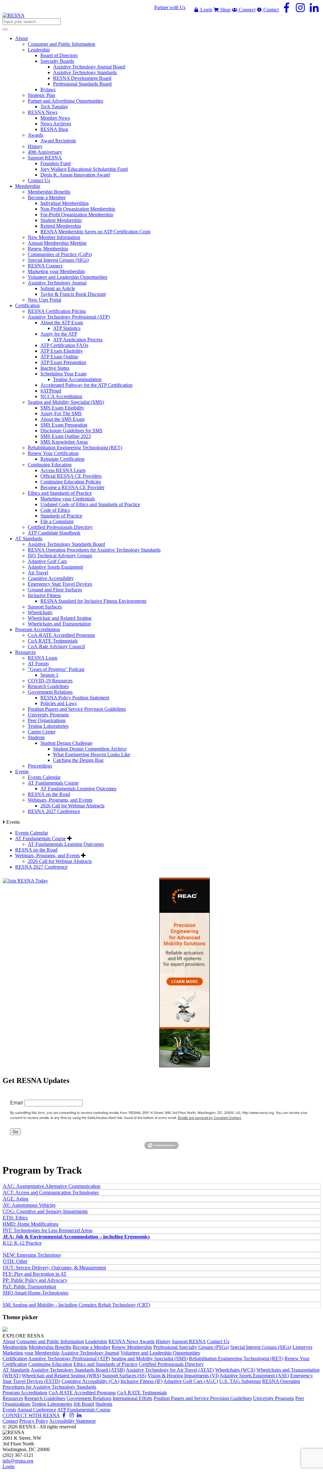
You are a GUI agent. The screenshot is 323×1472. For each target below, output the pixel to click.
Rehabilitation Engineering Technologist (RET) (236, 1358)
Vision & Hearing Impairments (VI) (183, 1375)
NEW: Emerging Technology (32, 1255)
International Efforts (132, 1398)
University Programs (273, 1398)
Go (15, 1131)
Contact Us (218, 1341)
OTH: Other (15, 1261)
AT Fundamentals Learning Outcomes (66, 844)
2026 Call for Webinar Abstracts (60, 861)
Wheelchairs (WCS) (235, 1370)
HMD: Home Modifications (30, 1224)
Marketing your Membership (31, 1352)
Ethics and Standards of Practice (105, 1364)
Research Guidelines (44, 1398)
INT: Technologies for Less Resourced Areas (47, 1230)
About (9, 1341)
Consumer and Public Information (50, 1341)
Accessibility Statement (72, 1421)
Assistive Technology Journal (90, 1352)
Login (205, 9)
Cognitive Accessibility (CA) (90, 1381)
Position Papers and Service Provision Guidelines (203, 1398)
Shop (225, 9)
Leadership (96, 1341)
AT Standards (16, 1370)
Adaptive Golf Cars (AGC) (190, 1381)
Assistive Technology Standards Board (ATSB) (78, 1370)
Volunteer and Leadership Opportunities (160, 1352)
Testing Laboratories (52, 1404)
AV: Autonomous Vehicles (29, 1205)
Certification (15, 1358)
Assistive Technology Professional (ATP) (69, 1358)
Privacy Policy (33, 1421)
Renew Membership (132, 1347)
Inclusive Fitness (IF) (141, 1381)
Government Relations (89, 1398)
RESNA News (123, 1341)
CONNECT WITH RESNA (31, 1415)
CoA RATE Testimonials (142, 1392)
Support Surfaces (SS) (124, 1375)
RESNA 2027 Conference (41, 867)
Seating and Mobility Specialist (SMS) (149, 1358)
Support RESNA (189, 1341)
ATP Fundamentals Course (83, 1409)
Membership (15, 1347)
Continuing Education (50, 1364)
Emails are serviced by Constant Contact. (210, 1117)
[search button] (5, 29)
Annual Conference (36, 1409)
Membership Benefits (50, 1347)
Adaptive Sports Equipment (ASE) (254, 1375)
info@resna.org (18, 1460)
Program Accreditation (25, 1392)
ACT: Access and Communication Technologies (51, 1192)
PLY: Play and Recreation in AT (35, 1274)
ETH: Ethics (15, 1217)
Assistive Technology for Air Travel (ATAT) (170, 1370)
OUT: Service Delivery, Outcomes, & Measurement (54, 1267)
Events (9, 1409)
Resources (13, 1398)
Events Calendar (31, 832)
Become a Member (91, 1347)
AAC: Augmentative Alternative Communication (51, 1186)
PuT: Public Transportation (29, 1286)
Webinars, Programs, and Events (47, 855)
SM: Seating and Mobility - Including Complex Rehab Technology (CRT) (76, 1304)
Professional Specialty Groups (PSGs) (191, 1347)
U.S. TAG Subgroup (240, 1381)
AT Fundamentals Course (40, 838)
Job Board (83, 1404)
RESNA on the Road (36, 850)
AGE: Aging (15, 1198)
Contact (270, 9)
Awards (147, 1341)
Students (103, 1404)
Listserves (302, 1347)
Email (16, 1102)
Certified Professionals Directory (171, 1364)
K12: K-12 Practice (22, 1243)
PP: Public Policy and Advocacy (35, 1280)
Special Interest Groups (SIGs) (260, 1347)
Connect (246, 9)
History (163, 1341)
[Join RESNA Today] (25, 880)
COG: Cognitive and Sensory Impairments (45, 1211)
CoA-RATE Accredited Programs (82, 1392)
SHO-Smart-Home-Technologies (35, 1292)
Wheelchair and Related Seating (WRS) (61, 1375)
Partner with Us (169, 7)
